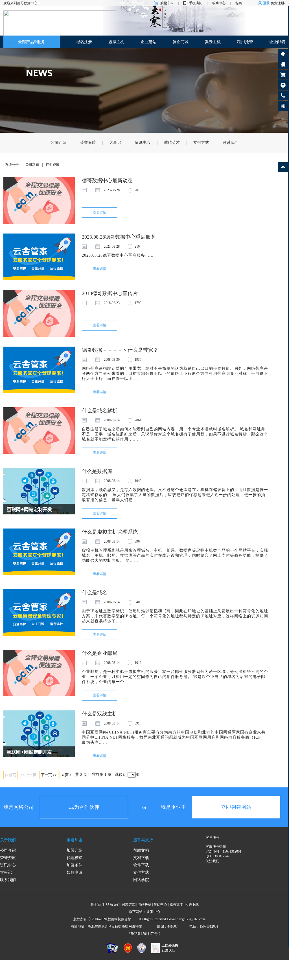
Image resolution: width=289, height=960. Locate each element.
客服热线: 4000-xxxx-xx (282, 96)
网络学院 (141, 880)
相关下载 (192, 904)
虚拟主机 (116, 42)
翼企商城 (181, 42)
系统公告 (12, 165)
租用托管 (245, 42)
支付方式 (201, 142)
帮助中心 (218, 3)
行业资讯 (52, 165)
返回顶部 (283, 167)
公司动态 (32, 165)
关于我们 (8, 840)
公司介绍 (58, 142)
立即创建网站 (236, 807)
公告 (283, 54)
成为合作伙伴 (84, 807)
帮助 (283, 85)
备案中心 (153, 912)
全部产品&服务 (31, 42)
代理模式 (74, 858)
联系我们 (230, 142)
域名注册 (84, 42)
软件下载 (141, 865)
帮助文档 (141, 850)
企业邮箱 (277, 42)
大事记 (115, 142)
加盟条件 (74, 865)
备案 (238, 3)
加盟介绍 (74, 850)
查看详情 (99, 212)
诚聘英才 (172, 142)
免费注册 (277, 3)
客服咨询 (283, 64)
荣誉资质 (88, 142)
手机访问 (195, 3)
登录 (266, 3)
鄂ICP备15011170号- (144, 934)
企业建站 (148, 42)
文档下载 (141, 858)
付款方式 (128, 904)
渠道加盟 (74, 840)
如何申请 (74, 872)
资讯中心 (142, 142)
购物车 (166, 3)
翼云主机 (213, 42)
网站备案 (144, 904)
